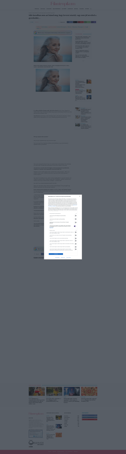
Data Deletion (57, 257)
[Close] (80, 196)
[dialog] (63, 227)
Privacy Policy (68, 257)
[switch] (75, 215)
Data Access (63, 257)
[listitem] (63, 213)
